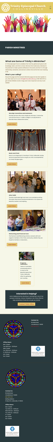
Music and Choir (14, 153)
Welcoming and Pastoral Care (19, 234)
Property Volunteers (23, 263)
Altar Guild (12, 195)
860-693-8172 (35, 326)
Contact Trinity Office (26, 304)
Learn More (12, 124)
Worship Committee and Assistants (20, 113)
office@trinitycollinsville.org (28, 79)
